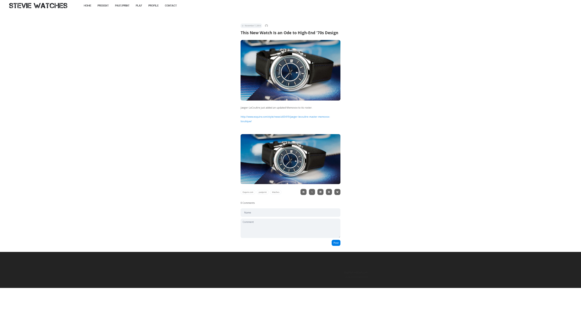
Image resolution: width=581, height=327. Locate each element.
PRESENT (103, 5)
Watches (275, 192)
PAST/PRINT (122, 5)
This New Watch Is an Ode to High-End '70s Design (289, 32)
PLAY (139, 5)
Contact (171, 5)
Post (336, 242)
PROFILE (153, 5)
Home (87, 5)
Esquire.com (248, 192)
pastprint (263, 192)
